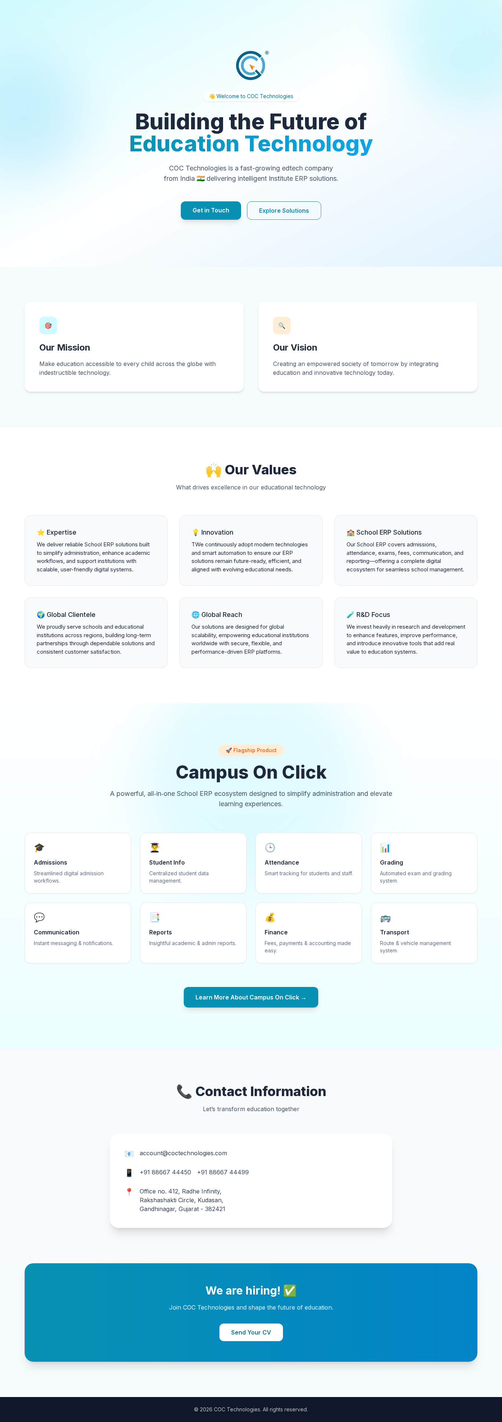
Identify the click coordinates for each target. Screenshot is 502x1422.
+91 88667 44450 (165, 1172)
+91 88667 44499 (223, 1172)
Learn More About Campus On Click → (251, 997)
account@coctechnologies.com (183, 1153)
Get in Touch (211, 210)
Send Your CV (251, 1332)
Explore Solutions (284, 210)
